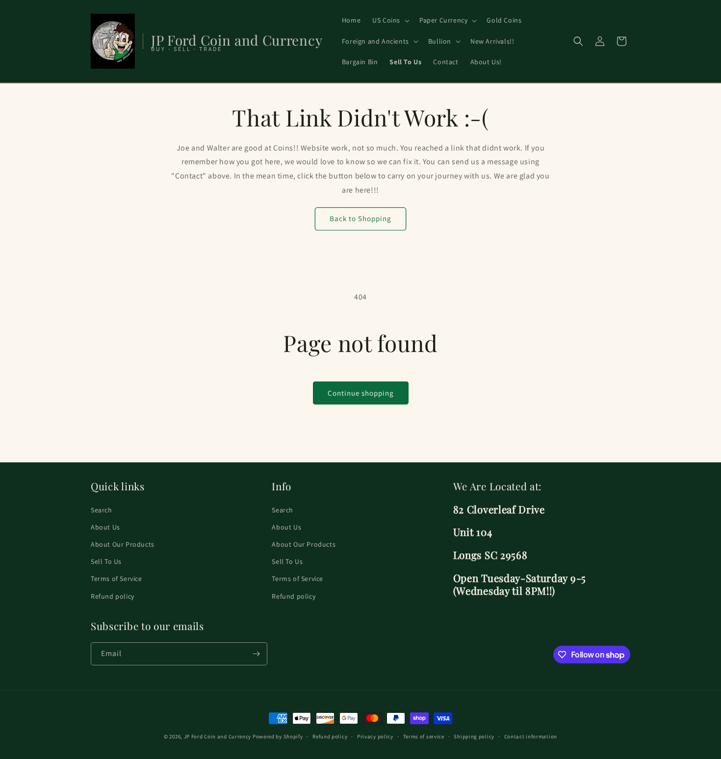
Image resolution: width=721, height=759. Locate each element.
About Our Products (122, 544)
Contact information (530, 736)
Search (101, 510)
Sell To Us (106, 561)
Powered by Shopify (278, 736)
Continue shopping (361, 393)
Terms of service (423, 736)
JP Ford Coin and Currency (218, 736)
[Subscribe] (256, 653)
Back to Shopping (360, 218)
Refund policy (112, 596)
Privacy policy (375, 736)
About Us (105, 527)
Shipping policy (474, 736)
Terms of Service (116, 578)
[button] (389, 20)
